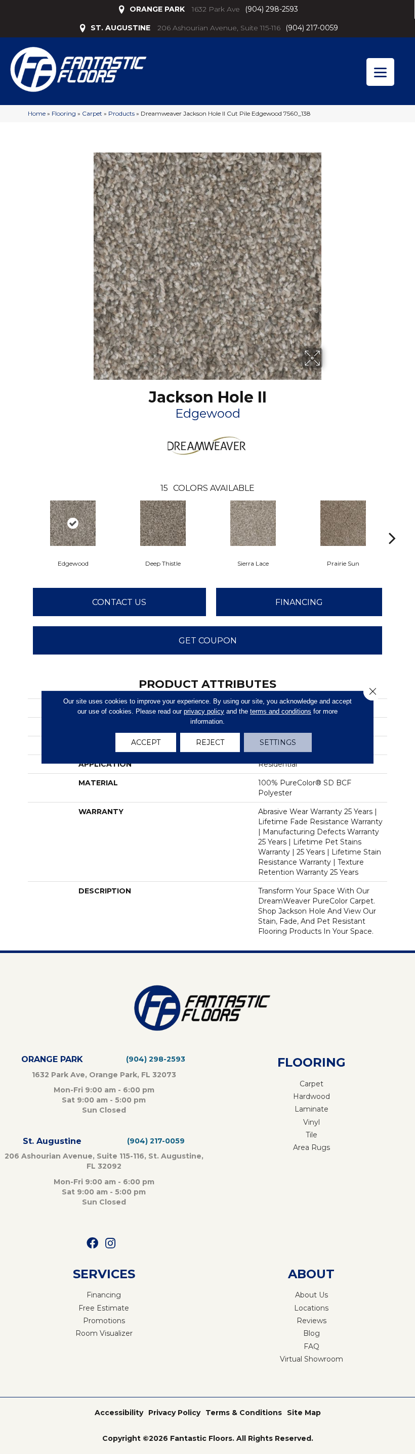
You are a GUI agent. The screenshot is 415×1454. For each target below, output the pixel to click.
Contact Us (119, 602)
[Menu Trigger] (380, 72)
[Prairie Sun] (343, 523)
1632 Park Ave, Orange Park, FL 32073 (104, 1074)
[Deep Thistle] (163, 523)
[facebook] (92, 1243)
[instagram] (110, 1243)
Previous (22, 523)
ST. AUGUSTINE (120, 27)
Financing (299, 602)
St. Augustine (52, 1141)
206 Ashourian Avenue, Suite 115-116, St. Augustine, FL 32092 (104, 1161)
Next (392, 523)
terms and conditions (280, 711)
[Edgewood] (73, 523)
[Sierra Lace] (253, 523)
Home (37, 113)
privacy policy (204, 711)
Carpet (92, 113)
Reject (210, 742)
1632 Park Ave (216, 9)
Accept (145, 742)
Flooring (64, 113)
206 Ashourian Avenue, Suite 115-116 (218, 27)
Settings (278, 742)
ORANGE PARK (157, 9)
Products (121, 113)
